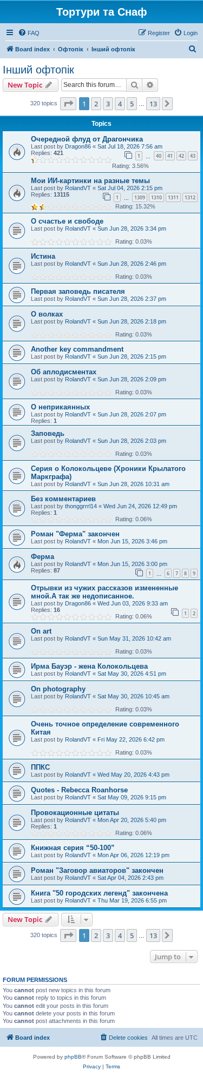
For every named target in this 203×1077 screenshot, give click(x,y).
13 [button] (153, 104)
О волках (47, 314)
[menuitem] (29, 32)
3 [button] (108, 104)
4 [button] (120, 104)
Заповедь (47, 433)
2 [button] (96, 104)
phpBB (73, 1057)
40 (158, 155)
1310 (156, 197)
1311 (173, 197)
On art (41, 631)
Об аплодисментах (63, 372)
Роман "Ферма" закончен (75, 534)
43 (192, 155)
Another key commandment (77, 349)
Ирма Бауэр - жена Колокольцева (89, 666)
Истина (43, 256)
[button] (68, 103)
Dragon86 (78, 146)
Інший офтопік (38, 70)
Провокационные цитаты (75, 813)
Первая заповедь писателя (78, 291)
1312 (190, 197)
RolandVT (78, 188)
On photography (58, 689)
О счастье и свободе (67, 221)
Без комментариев (63, 499)
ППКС (40, 767)
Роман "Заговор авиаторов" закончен (97, 870)
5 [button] (132, 104)
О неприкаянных (60, 407)
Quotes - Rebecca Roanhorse (79, 790)
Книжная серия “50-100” (73, 848)
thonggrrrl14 (81, 506)
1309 (139, 197)
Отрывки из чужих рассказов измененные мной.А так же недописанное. (104, 592)
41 (170, 155)
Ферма (42, 557)
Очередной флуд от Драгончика (87, 139)
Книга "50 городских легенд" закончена (99, 893)
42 (181, 155)
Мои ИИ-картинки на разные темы (90, 181)
